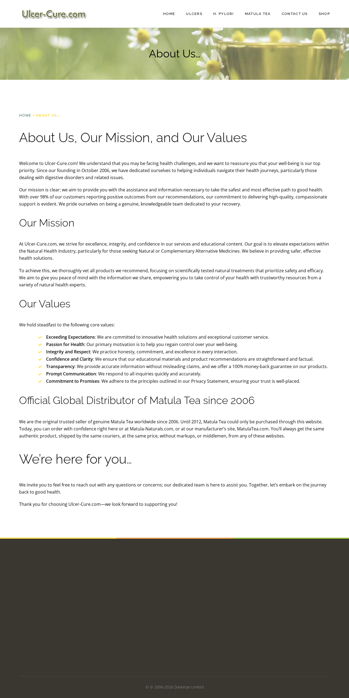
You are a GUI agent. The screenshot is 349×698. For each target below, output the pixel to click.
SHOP (324, 14)
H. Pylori (223, 14)
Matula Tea (258, 14)
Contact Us (295, 14)
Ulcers (194, 14)
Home (169, 14)
